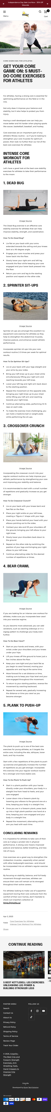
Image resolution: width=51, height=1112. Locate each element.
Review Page (9, 1041)
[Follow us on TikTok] (31, 1017)
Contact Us (8, 1013)
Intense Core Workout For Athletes (25, 924)
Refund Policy (9, 1027)
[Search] (40, 11)
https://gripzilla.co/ (12, 903)
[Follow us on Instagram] (37, 1011)
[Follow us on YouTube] (44, 1011)
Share (5, 929)
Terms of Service (10, 1036)
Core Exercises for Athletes (17, 61)
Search (6, 1008)
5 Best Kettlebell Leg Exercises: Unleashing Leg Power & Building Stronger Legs (23, 985)
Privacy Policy (9, 1022)
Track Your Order (10, 1045)
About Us (7, 1017)
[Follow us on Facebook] (31, 1011)
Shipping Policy (10, 1031)
